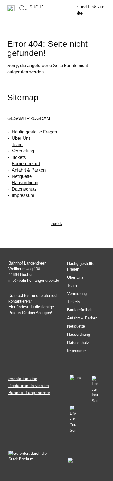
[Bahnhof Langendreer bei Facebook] (78, 378)
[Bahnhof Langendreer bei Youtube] (71, 419)
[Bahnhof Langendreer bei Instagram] (94, 390)
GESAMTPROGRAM (28, 118)
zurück (56, 224)
